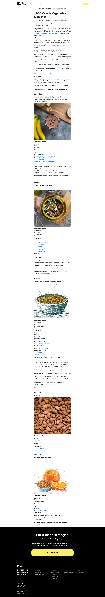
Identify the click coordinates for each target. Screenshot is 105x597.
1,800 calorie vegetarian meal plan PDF (58, 79)
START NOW (52, 552)
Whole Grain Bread (43, 241)
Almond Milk (41, 159)
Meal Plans (48, 8)
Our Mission (81, 572)
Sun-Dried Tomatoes (44, 348)
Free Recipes (54, 574)
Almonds (41, 448)
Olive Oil (39, 248)
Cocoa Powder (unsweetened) (47, 156)
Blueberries (42, 251)
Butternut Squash (44, 333)
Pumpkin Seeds (43, 246)
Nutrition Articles (55, 572)
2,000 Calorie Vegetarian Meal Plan (43, 73)
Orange (37, 508)
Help (24, 591)
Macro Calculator (40, 33)
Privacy (21, 591)
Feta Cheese (42, 249)
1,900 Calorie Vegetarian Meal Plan (43, 72)
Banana (43, 154)
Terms (18, 591)
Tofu (41, 334)
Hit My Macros (41, 8)
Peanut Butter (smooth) (45, 158)
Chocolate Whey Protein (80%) (47, 161)
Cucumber (42, 244)
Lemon (40, 255)
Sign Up (86, 4)
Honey (38, 253)
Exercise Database (68, 572)
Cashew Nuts (42, 510)
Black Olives (38, 347)
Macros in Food (54, 578)
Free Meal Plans (54, 576)
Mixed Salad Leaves (44, 242)
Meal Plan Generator (53, 33)
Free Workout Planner (40, 574)
